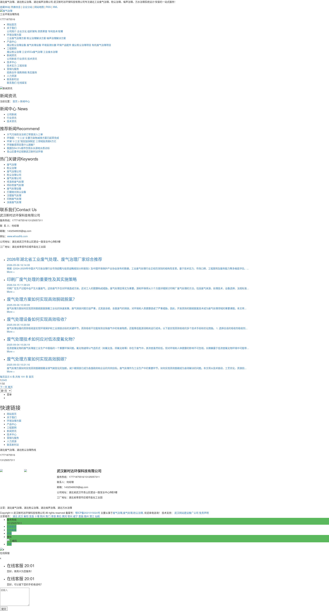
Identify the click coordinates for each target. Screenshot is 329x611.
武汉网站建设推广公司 (186, 512)
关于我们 (11, 27)
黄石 (59, 516)
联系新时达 (13, 79)
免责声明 (204, 512)
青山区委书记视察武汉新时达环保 (25, 151)
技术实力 (11, 65)
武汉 (20, 516)
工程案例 (11, 48)
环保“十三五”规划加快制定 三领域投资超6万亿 (31, 141)
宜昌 (31, 516)
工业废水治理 (50, 51)
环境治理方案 (14, 34)
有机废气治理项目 (101, 45)
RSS (48, 7)
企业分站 (27, 7)
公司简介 (11, 31)
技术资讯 (32, 58)
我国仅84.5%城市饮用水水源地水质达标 (28, 148)
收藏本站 (5, 7)
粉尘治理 (11, 168)
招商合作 (11, 72)
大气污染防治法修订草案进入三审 (25, 134)
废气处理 (128, 512)
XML (55, 7)
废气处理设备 (34, 45)
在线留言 (22, 82)
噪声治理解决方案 (56, 38)
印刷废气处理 (14, 198)
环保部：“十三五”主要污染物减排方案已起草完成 (33, 137)
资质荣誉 (42, 31)
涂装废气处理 (14, 202)
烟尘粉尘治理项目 (81, 45)
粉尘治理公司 (14, 174)
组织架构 (32, 31)
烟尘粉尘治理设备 (16, 45)
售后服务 (32, 72)
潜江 (91, 516)
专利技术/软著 (55, 31)
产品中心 (11, 41)
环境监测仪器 (49, 45)
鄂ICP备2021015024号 (87, 512)
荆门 (48, 516)
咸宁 (75, 516)
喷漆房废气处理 (15, 181)
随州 (86, 516)
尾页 (10, 387)
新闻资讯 (11, 55)
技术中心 (11, 62)
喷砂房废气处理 (15, 185)
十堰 (37, 516)
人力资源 (11, 75)
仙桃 (97, 516)
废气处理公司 (14, 178)
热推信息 (16, 7)
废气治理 (11, 164)
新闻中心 (25, 101)
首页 (15, 101)
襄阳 (26, 516)
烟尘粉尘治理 (14, 51)
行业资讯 (22, 58)
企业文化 (22, 31)
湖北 (15, 516)
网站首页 (11, 24)
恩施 (80, 516)
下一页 (3, 387)
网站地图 (39, 7)
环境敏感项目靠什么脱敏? (21, 144)
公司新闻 (11, 58)
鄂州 (70, 516)
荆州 (42, 516)
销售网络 (22, 72)
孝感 (53, 516)
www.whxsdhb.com (17, 236)
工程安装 (22, 65)
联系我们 (11, 82)
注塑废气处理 (14, 195)
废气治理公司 (14, 171)
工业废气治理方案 (16, 38)
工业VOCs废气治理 (32, 51)
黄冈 (64, 516)
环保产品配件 (64, 45)
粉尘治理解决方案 (36, 38)
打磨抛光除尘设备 (16, 192)
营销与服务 (13, 69)
